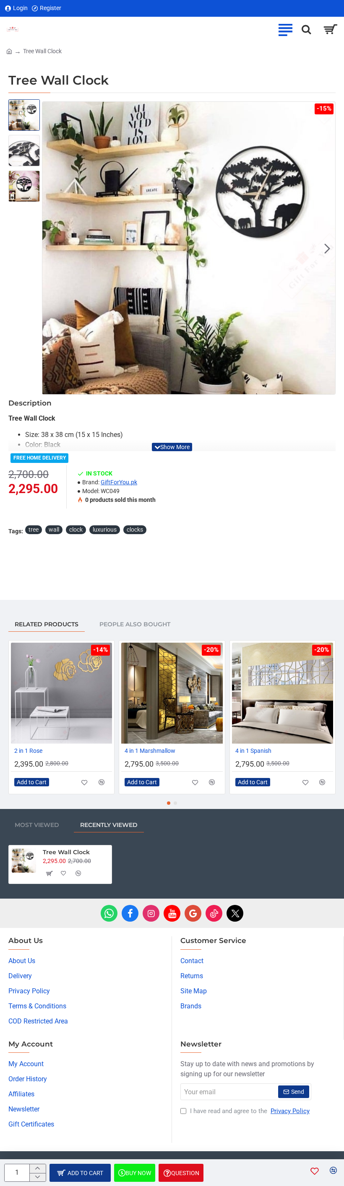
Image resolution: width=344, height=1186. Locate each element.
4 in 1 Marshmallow (150, 750)
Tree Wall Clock (66, 852)
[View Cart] (330, 29)
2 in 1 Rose (28, 750)
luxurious (105, 529)
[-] (37, 1177)
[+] (37, 1168)
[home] (9, 51)
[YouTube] (172, 913)
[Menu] (285, 29)
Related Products (46, 624)
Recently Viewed (109, 825)
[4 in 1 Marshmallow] (171, 693)
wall (54, 529)
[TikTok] (214, 913)
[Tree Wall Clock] (24, 860)
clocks (135, 529)
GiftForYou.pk (119, 482)
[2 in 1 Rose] (61, 693)
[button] (50, 248)
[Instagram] (151, 913)
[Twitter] (235, 913)
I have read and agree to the (249, 1111)
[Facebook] (130, 913)
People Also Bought (134, 624)
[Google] (193, 913)
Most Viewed (37, 825)
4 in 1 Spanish (253, 750)
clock (76, 529)
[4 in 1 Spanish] (282, 693)
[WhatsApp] (109, 913)
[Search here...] (306, 29)
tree (34, 529)
